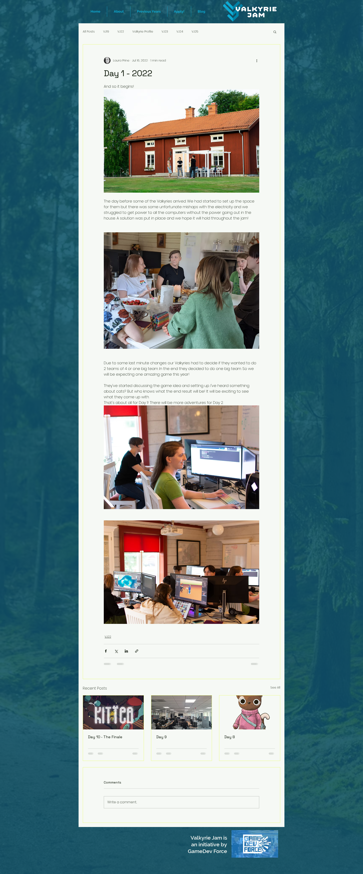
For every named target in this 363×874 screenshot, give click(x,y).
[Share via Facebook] (106, 651)
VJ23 (165, 32)
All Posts (89, 32)
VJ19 (106, 32)
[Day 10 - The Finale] (113, 712)
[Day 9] (181, 712)
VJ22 (120, 32)
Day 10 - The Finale (105, 736)
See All (275, 687)
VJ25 (195, 32)
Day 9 (161, 736)
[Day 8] (249, 712)
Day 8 (229, 736)
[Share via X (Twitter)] (116, 651)
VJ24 (179, 32)
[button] (148, 11)
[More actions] (256, 60)
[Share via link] (137, 651)
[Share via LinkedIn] (126, 651)
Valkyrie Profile (142, 32)
